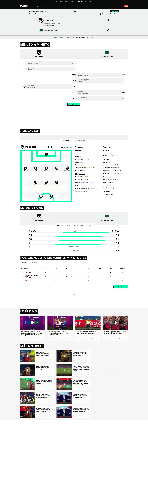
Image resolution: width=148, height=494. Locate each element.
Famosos (73, 1)
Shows (61, 1)
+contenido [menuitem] (73, 6)
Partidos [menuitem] (42, 6)
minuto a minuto (59, 37)
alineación (70, 37)
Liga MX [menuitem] (49, 6)
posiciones (90, 37)
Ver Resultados (120, 287)
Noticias (67, 1)
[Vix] (126, 6)
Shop (91, 1)
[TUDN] (24, 6)
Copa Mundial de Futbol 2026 (27, 339)
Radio (86, 1)
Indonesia (66, 141)
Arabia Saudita (79, 141)
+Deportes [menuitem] (64, 6)
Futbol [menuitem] (56, 6)
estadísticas (80, 37)
